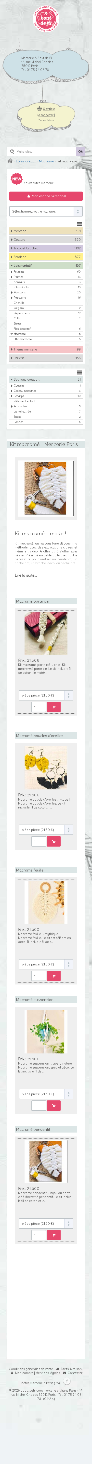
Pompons (47, 292)
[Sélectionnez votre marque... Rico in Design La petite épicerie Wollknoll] (46, 211)
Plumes (47, 277)
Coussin (47, 385)
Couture (47, 239)
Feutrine (47, 271)
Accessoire (47, 406)
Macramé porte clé (32, 600)
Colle (47, 318)
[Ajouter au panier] (54, 696)
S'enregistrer (46, 120)
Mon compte (24, 1312)
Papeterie (47, 297)
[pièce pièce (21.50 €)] (46, 684)
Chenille (19, 303)
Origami (47, 308)
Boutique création (47, 379)
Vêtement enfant (24, 401)
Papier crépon (47, 313)
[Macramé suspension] (46, 1021)
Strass (17, 323)
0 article (49, 108)
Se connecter (45, 114)
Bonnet (47, 422)
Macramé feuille (30, 849)
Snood (47, 416)
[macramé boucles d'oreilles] (46, 777)
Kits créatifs (47, 287)
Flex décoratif (47, 328)
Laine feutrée (47, 411)
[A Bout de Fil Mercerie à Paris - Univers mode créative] (46, 31)
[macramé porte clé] (46, 652)
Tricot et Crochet (47, 248)
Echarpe (47, 396)
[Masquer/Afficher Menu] (79, 223)
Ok (80, 152)
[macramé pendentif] (46, 1141)
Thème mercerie (47, 349)
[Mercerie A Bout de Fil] (10, 161)
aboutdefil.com (32, 1330)
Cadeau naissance (47, 391)
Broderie (47, 257)
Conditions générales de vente (31, 1309)
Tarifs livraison (71, 1309)
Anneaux (47, 282)
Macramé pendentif (33, 1088)
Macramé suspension (34, 968)
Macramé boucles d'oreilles (39, 724)
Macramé (46, 161)
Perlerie (47, 358)
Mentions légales (48, 1312)
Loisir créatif (26, 161)
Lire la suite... (24, 575)
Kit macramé (48, 339)
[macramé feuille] (46, 901)
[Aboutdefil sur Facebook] (66, 1323)
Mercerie (47, 231)
